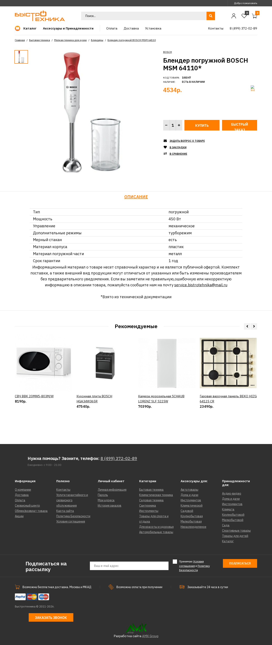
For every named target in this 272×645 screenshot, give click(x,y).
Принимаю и (194, 566)
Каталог (228, 541)
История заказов (109, 505)
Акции (19, 516)
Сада (226, 525)
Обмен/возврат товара (31, 511)
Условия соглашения (70, 521)
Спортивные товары (236, 531)
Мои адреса (106, 500)
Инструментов (191, 500)
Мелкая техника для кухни (70, 40)
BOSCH (167, 51)
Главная (20, 40)
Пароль (103, 495)
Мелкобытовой (232, 520)
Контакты (63, 490)
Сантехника (147, 505)
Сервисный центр (27, 505)
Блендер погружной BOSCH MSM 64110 (132, 40)
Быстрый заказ (239, 126)
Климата (228, 509)
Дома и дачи (189, 495)
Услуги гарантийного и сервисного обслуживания (72, 500)
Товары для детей (235, 536)
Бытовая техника (39, 40)
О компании (23, 490)
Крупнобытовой (233, 515)
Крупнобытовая (192, 516)
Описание (136, 197)
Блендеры (97, 40)
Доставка (22, 495)
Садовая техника (151, 500)
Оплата (20, 500)
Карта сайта (65, 511)
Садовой (187, 511)
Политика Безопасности (73, 516)
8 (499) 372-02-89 (119, 458)
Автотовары (189, 490)
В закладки (178, 147)
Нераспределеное (193, 527)
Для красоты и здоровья (156, 527)
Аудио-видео (231, 493)
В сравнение (178, 153)
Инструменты (148, 511)
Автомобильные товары (156, 532)
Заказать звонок (51, 617)
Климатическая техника (156, 495)
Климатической (192, 505)
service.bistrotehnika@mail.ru (200, 284)
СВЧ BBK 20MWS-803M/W (34, 396)
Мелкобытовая (191, 521)
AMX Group (150, 636)
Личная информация (112, 490)
